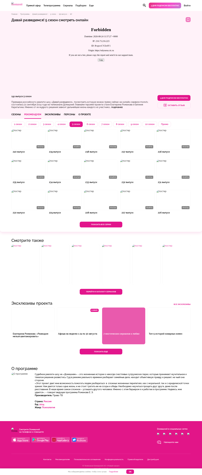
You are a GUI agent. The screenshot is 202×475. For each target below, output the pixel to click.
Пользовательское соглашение (87, 459)
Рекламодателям (62, 459)
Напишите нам (171, 442)
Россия (48, 401)
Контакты (47, 459)
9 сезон (135, 124)
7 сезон (105, 124)
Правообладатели (135, 459)
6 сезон (91, 124)
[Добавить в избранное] (188, 19)
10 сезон (149, 124)
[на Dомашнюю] (16, 4)
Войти (187, 5)
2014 (41, 404)
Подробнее (113, 472)
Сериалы (68, 5)
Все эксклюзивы (182, 304)
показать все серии (101, 224)
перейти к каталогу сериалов (101, 292)
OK (130, 472)
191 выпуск (17, 96)
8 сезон (120, 124)
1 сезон (18, 124)
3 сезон (47, 124)
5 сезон (27, 96)
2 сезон (32, 124)
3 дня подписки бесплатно (165, 6)
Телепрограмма (51, 5)
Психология (48, 407)
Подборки (80, 5)
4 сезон (62, 124)
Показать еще (101, 352)
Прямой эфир (33, 5)
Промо (164, 124)
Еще (91, 5)
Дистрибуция (153, 459)
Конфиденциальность (114, 459)
